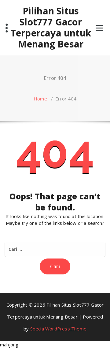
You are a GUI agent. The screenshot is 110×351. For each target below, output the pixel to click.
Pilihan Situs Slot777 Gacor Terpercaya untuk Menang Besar (50, 28)
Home (40, 99)
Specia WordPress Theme (58, 329)
